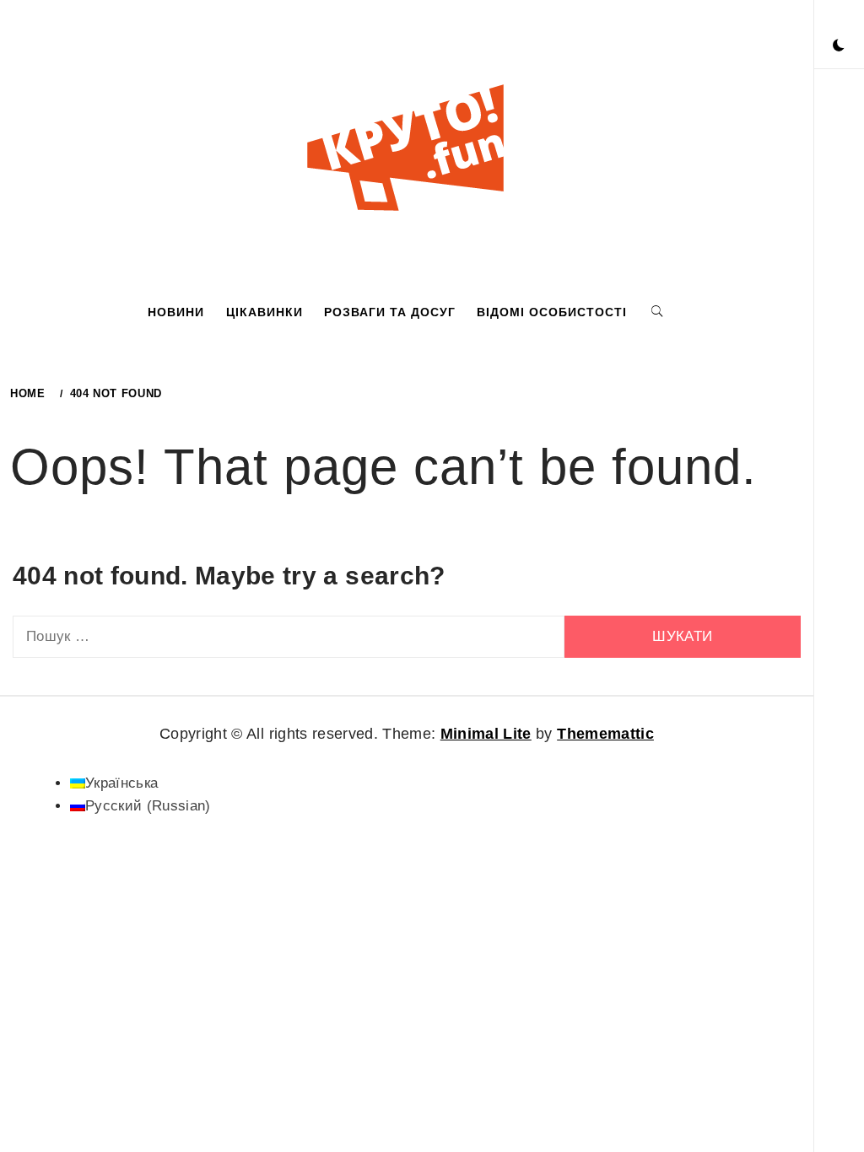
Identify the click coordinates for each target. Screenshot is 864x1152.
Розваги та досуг (390, 312)
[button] (839, 46)
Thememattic (605, 733)
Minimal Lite (486, 733)
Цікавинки (264, 312)
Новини (176, 312)
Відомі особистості (552, 312)
